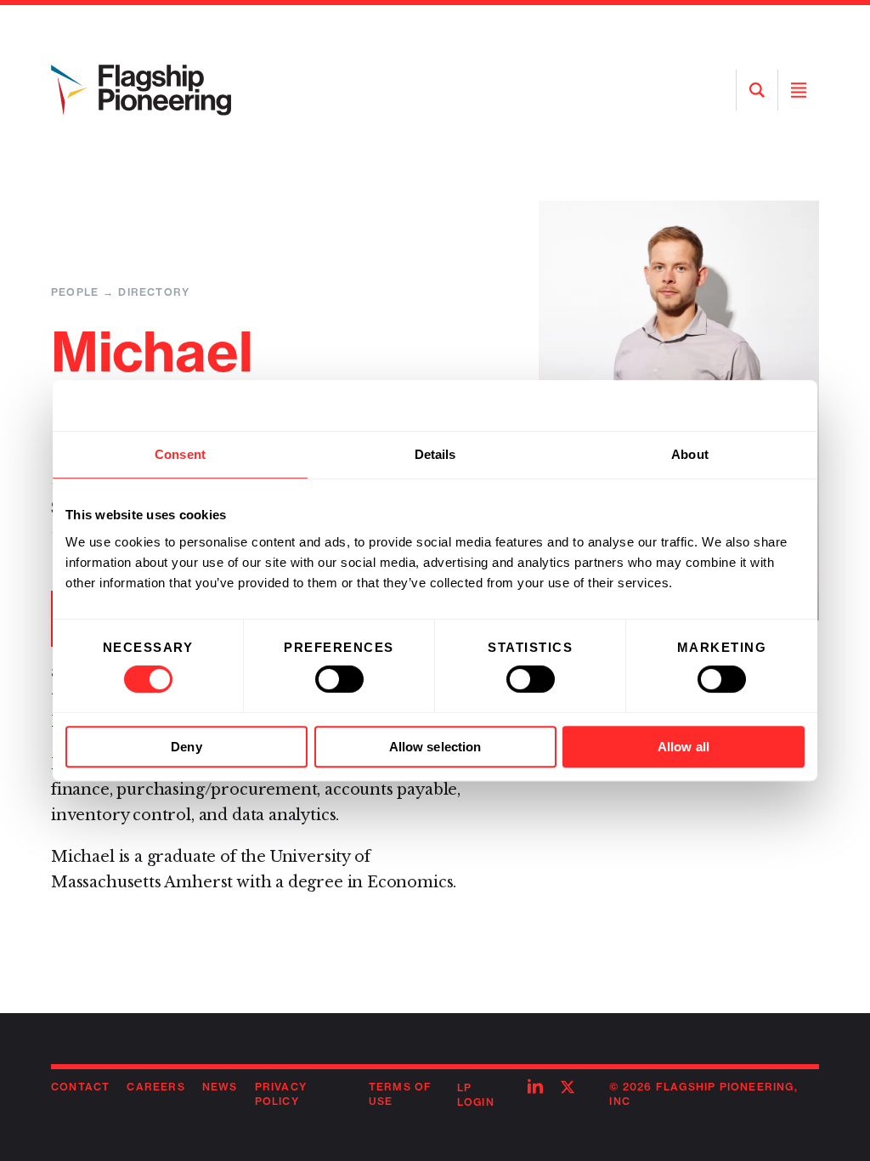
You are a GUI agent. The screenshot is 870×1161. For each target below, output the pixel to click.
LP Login (475, 1094)
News (220, 1086)
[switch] (339, 679)
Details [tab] (435, 454)
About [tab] (690, 454)
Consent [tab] (180, 454)
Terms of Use (400, 1093)
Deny (186, 746)
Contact (80, 1086)
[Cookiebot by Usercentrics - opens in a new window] (730, 405)
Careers (155, 1086)
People (75, 292)
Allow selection (435, 746)
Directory (153, 292)
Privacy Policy (281, 1093)
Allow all (683, 746)
